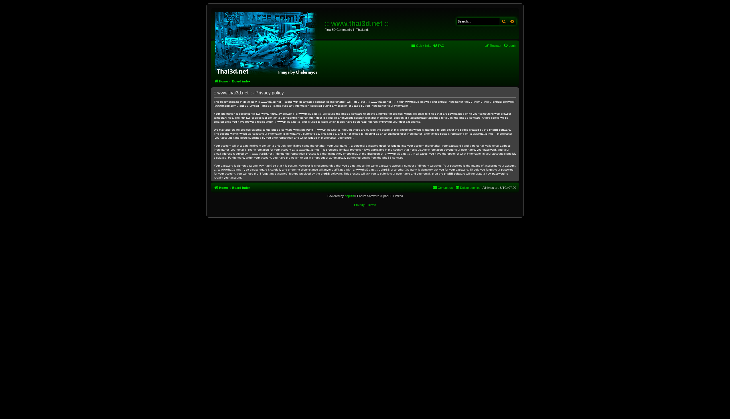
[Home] (268, 42)
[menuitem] (438, 45)
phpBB (349, 196)
